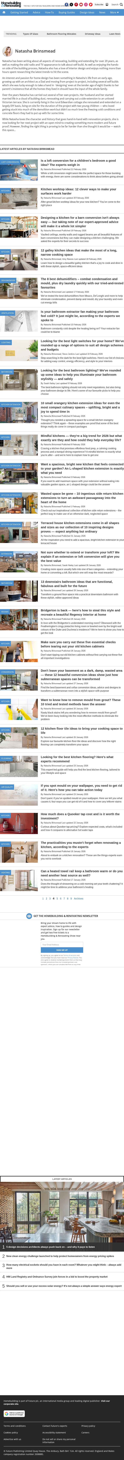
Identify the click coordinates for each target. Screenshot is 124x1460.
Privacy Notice (73, 958)
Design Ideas (87, 12)
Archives (78, 898)
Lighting (5, 342)
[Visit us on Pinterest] (76, 4)
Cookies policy (11, 1432)
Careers (85, 1432)
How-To (49, 12)
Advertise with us (12, 1439)
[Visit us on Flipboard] (91, 4)
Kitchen (5, 190)
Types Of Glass (30, 33)
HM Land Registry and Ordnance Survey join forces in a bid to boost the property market (57, 1276)
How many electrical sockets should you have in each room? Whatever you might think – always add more (63, 1266)
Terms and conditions (15, 1425)
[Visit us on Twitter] (71, 4)
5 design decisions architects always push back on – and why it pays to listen (50, 1247)
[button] (117, 4)
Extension (6, 553)
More (113, 12)
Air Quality (7, 787)
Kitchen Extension (11, 404)
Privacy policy (88, 1425)
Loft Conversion (10, 162)
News (102, 12)
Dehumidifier (8, 280)
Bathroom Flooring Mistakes (61, 33)
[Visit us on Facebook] (66, 4)
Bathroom (6, 371)
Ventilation (7, 313)
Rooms (4, 611)
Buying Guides (67, 12)
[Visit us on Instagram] (86, 4)
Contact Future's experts (54, 1425)
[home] (4, 12)
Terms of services (70, 955)
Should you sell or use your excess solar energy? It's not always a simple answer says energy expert (64, 1286)
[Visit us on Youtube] (81, 4)
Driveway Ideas (92, 33)
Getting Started (19, 12)
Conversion (7, 672)
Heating (5, 872)
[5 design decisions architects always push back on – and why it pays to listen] (62, 1216)
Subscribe (99, 4)
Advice (36, 12)
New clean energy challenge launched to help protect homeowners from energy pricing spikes (60, 1256)
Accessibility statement (54, 1432)
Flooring (6, 758)
